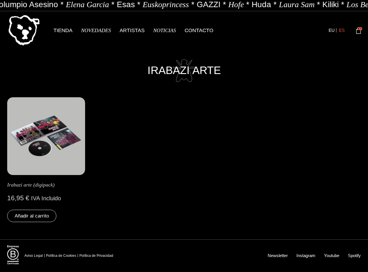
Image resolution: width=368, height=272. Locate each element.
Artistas (132, 30)
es (342, 30)
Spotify (354, 255)
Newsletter (278, 255)
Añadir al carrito (32, 216)
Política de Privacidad (96, 255)
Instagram (305, 255)
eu (332, 30)
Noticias (164, 30)
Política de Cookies (61, 255)
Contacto (199, 30)
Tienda (62, 30)
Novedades (96, 30)
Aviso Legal (33, 255)
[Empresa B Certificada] (13, 254)
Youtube (331, 255)
